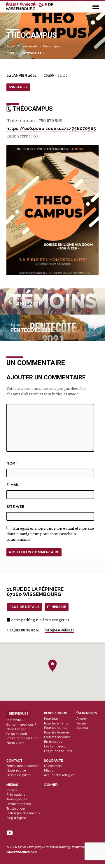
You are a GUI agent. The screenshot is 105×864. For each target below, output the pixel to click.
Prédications (15, 794)
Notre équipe (16, 770)
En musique (53, 741)
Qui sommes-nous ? (21, 724)
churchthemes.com (22, 852)
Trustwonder (15, 808)
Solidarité (53, 761)
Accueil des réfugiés (59, 775)
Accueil (11, 46)
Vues (10, 53)
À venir (81, 718)
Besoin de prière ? (19, 775)
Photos (11, 790)
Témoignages (16, 799)
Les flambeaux (55, 746)
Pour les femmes (56, 732)
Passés (81, 723)
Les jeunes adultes (58, 751)
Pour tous (51, 718)
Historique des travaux (23, 813)
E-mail (14, 485)
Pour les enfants (56, 723)
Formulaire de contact (23, 765)
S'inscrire (18, 87)
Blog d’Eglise (16, 818)
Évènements (29, 46)
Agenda (82, 727)
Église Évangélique (29, 6)
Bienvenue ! (18, 713)
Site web (15, 507)
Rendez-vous (55, 713)
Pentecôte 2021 (31, 330)
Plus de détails (24, 607)
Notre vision (15, 743)
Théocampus (51, 46)
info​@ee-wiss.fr (59, 630)
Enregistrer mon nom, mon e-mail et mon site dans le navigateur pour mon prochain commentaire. (50, 534)
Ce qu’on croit (16, 734)
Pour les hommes (57, 737)
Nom (12, 463)
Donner (51, 785)
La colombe (53, 765)
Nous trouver (16, 729)
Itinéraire (56, 607)
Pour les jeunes (55, 727)
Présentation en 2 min (23, 738)
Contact (14, 761)
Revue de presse (18, 804)
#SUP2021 (28, 304)
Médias (12, 785)
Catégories (32, 53)
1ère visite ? (14, 720)
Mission (49, 770)
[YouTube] (9, 833)
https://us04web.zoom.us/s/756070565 (51, 128)
